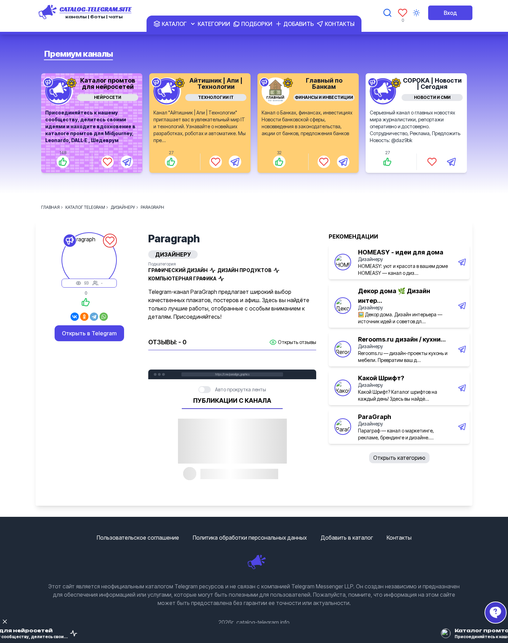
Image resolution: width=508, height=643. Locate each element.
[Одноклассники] (84, 317)
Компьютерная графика (182, 278)
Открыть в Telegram (89, 333)
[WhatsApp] (104, 317)
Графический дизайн (178, 270)
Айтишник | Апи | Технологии (216, 83)
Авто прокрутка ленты (240, 389)
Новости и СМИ (432, 97)
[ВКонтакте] (74, 317)
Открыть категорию (399, 457)
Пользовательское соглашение (138, 537)
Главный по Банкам (324, 83)
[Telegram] (94, 317)
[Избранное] (402, 13)
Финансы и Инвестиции (324, 97)
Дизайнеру (370, 259)
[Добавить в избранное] (107, 162)
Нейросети (107, 97)
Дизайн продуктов (244, 270)
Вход (450, 12)
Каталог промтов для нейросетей (107, 83)
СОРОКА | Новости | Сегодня (432, 83)
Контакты (399, 537)
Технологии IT (216, 97)
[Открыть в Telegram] (127, 162)
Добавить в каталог (347, 537)
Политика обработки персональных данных (250, 537)
